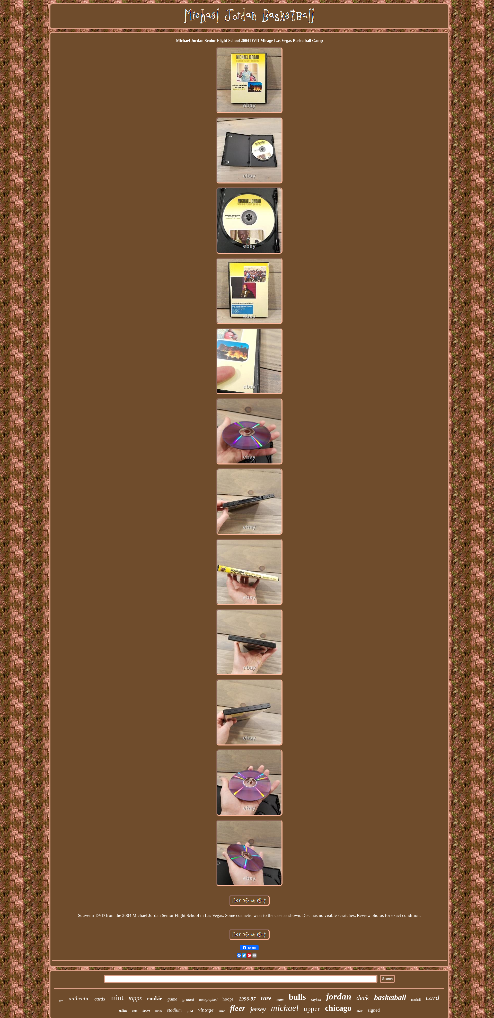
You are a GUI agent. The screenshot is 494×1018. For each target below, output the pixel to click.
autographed (208, 1000)
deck (362, 998)
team (280, 1000)
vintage (206, 1010)
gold (190, 1011)
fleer (237, 1008)
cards (99, 999)
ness (158, 1010)
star (222, 1010)
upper (312, 1009)
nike (123, 1011)
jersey (258, 1009)
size (360, 1010)
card (432, 997)
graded (188, 999)
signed (374, 1010)
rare (266, 998)
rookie (154, 998)
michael (284, 1008)
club (134, 1011)
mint (116, 998)
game (172, 999)
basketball (390, 997)
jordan (338, 996)
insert (146, 1011)
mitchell (416, 1000)
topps (135, 998)
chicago (338, 1008)
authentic (79, 998)
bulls (297, 997)
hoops (228, 999)
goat (61, 1000)
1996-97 (247, 999)
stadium (174, 1010)
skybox (316, 1000)
